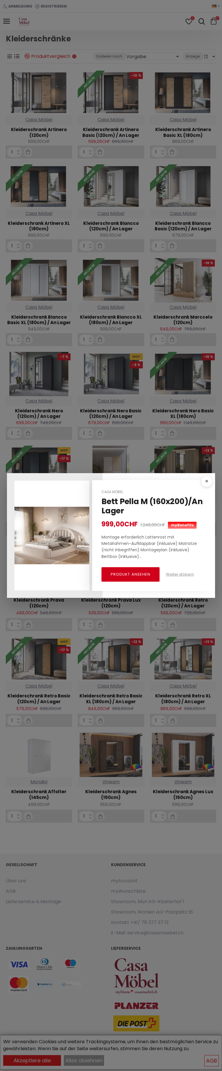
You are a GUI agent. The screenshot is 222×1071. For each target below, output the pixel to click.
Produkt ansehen (130, 574)
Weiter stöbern (180, 574)
